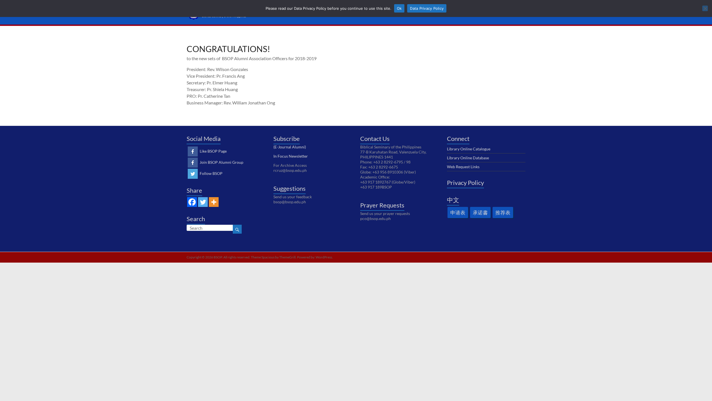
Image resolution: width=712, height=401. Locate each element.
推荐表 (502, 212)
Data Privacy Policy (427, 8)
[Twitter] (203, 202)
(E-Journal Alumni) (289, 147)
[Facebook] (192, 202)
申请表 (457, 212)
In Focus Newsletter (290, 156)
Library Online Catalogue (468, 148)
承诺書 (480, 212)
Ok (399, 8)
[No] (705, 8)
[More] (214, 202)
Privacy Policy (465, 182)
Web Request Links (463, 166)
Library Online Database (468, 157)
